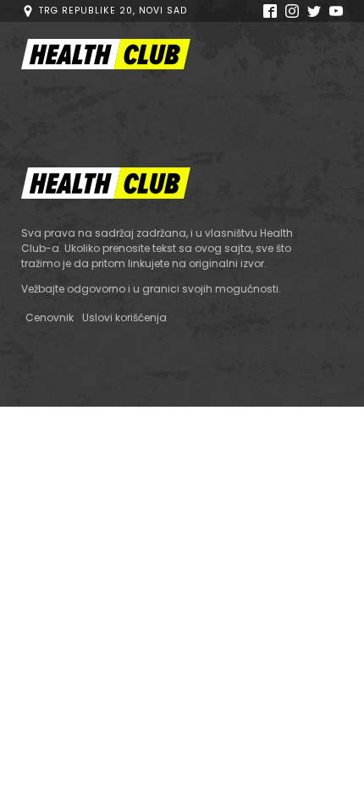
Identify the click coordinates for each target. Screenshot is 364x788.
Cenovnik (49, 317)
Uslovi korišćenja (124, 317)
